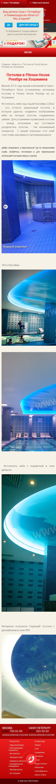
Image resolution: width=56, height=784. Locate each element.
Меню (28, 52)
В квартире (40, 741)
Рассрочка (14, 741)
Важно (38, 745)
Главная (6, 64)
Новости (16, 64)
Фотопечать (15, 754)
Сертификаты (41, 771)
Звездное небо (16, 757)
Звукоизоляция (17, 745)
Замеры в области (18, 761)
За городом (15, 773)
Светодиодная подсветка (15, 749)
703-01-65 (12, 731)
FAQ (36, 749)
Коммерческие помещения (15, 765)
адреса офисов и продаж (15, 734)
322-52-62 (39, 731)
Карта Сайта (40, 775)
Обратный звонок (40, 3)
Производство (16, 769)
